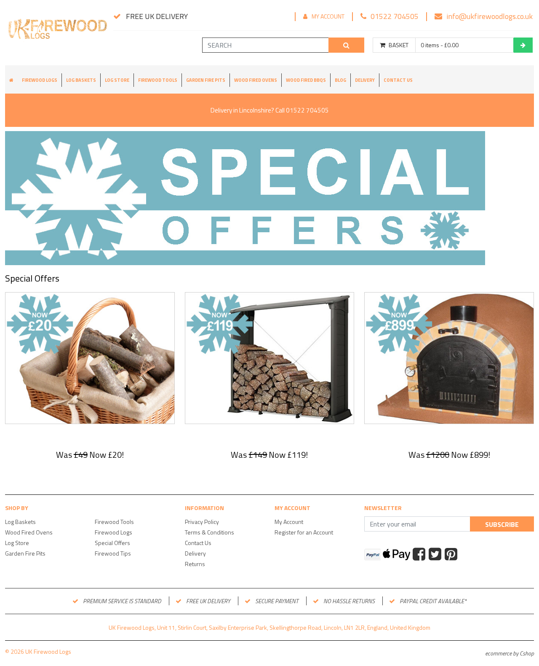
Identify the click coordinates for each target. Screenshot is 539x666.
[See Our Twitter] (436, 555)
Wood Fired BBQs (306, 80)
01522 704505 (395, 16)
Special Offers (112, 542)
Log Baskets (81, 80)
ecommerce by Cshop (509, 653)
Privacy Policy (202, 521)
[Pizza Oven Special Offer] (449, 357)
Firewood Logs (39, 80)
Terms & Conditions (209, 532)
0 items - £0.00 (440, 45)
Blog (340, 80)
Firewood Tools (157, 80)
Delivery (365, 80)
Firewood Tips (113, 553)
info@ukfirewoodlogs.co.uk (489, 16)
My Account (328, 16)
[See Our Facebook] (420, 555)
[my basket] (523, 45)
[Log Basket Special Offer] (90, 357)
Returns (195, 563)
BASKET (398, 45)
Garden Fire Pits (205, 80)
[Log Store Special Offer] (270, 357)
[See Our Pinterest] (452, 555)
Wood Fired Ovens (255, 80)
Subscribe (502, 524)
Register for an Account (304, 532)
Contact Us (398, 80)
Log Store (117, 80)
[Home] (56, 33)
